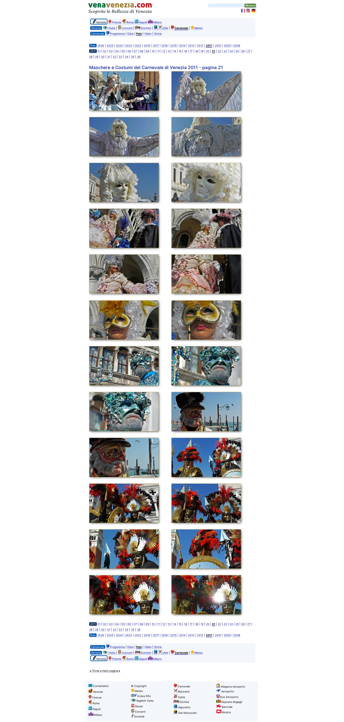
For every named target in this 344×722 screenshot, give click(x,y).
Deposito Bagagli (231, 701)
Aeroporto (227, 691)
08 (141, 51)
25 (237, 51)
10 (153, 51)
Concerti (127, 28)
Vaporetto (184, 707)
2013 (191, 45)
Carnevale (184, 686)
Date (130, 33)
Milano (157, 22)
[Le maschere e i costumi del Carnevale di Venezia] (129, 91)
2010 (218, 45)
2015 (173, 45)
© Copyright (139, 686)
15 (180, 51)
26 (243, 51)
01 (99, 51)
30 (103, 56)
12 (163, 51)
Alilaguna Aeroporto (233, 686)
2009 (227, 45)
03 (111, 51)
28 (90, 56)
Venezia (98, 691)
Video (147, 33)
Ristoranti (184, 691)
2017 (156, 45)
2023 (128, 45)
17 (191, 51)
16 (185, 51)
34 (126, 56)
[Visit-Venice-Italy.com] (248, 11)
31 (108, 56)
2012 (200, 45)
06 (129, 51)
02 (105, 51)
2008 (236, 45)
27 (248, 51)
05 (123, 51)
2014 (182, 45)
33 (120, 56)
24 (231, 51)
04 (117, 51)
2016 (164, 45)
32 (114, 56)
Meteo (198, 28)
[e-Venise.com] (243, 11)
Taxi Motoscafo (187, 712)
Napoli (143, 22)
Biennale (227, 706)
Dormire (146, 28)
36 (139, 56)
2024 (119, 45)
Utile (165, 28)
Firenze (116, 22)
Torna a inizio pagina (105, 670)
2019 (147, 45)
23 (225, 51)
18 (196, 51)
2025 (110, 45)
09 (147, 51)
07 (135, 51)
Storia (158, 33)
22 (219, 51)
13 (169, 51)
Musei (139, 706)
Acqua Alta (143, 696)
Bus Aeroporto (229, 697)
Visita (111, 28)
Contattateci (101, 686)
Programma (117, 33)
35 (132, 56)
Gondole (139, 716)
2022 (138, 45)
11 (158, 51)
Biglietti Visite (145, 700)
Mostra (226, 712)
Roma (130, 22)
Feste (181, 697)
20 (207, 51)
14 (174, 51)
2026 (100, 45)
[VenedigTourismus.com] (253, 11)
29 (96, 56)
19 (201, 51)
